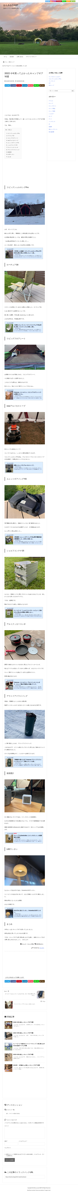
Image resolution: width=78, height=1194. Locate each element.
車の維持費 (51, 131)
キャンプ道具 (52, 111)
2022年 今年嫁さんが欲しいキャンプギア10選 (26, 1065)
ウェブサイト (7, 1147)
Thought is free (47, 1190)
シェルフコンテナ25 (11, 145)
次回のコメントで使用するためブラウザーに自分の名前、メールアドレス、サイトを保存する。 (25, 1155)
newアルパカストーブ (12, 140)
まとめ (8, 156)
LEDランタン (10, 154)
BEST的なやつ (39, 944)
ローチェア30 (10, 135)
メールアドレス (23, 1141)
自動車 (50, 126)
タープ (50, 116)
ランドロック (52, 81)
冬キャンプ (51, 85)
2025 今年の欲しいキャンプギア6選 (23, 1054)
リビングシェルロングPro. (55, 78)
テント (50, 119)
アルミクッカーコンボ (12, 147)
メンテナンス (52, 121)
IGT (50, 83)
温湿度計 (9, 152)
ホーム (5, 62)
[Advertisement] (24, 101)
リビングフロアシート (12, 138)
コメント (6, 1125)
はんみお (42, 948)
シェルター (51, 113)
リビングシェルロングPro (13, 133)
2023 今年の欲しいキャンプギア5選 (23, 1033)
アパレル (51, 100)
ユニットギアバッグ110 (12, 142)
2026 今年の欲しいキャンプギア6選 (23, 1022)
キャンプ (12, 62)
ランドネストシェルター (54, 76)
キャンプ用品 (30, 944)
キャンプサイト (52, 106)
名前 (5, 1141)
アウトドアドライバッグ (12, 149)
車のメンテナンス (53, 129)
